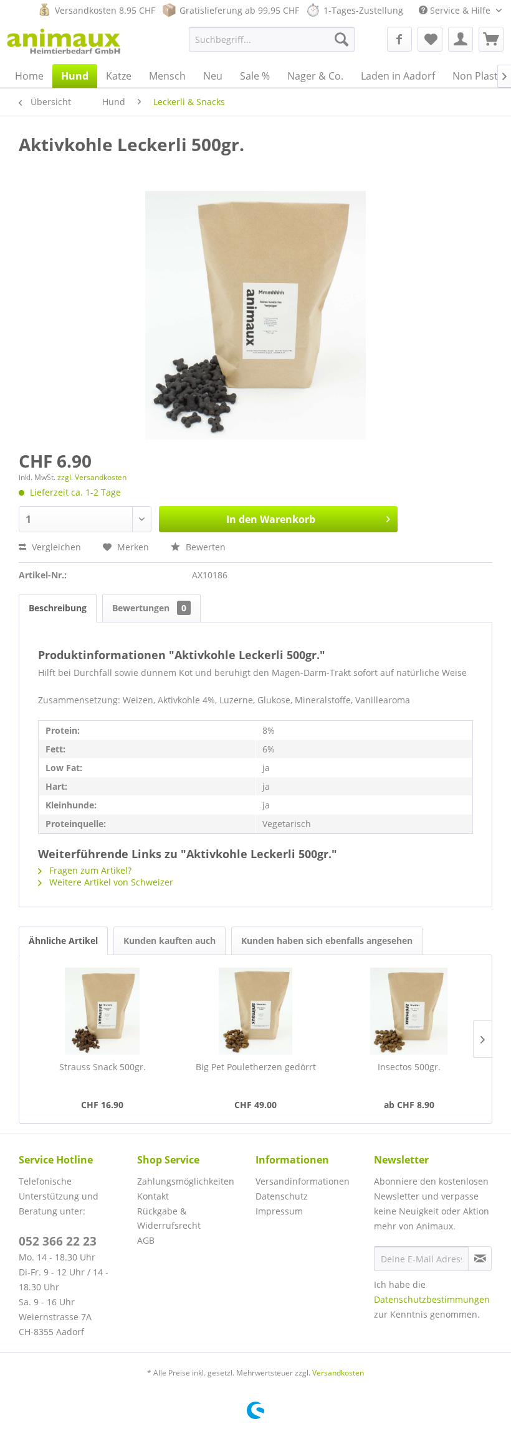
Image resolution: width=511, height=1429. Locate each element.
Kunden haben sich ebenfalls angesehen (327, 940)
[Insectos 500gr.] (408, 1011)
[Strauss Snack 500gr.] (102, 1011)
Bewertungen (149, 608)
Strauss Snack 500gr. (102, 1067)
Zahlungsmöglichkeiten (185, 1181)
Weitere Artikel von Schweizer (110, 882)
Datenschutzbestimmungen (432, 1299)
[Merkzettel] (430, 39)
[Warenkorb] (491, 39)
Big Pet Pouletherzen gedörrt (256, 1067)
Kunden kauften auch (169, 940)
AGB (146, 1240)
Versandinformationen (303, 1181)
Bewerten (204, 547)
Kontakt (153, 1196)
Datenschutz (282, 1196)
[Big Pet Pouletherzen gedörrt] (255, 1011)
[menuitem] (272, 39)
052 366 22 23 (58, 1241)
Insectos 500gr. (409, 1067)
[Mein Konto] (460, 39)
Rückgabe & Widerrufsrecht (169, 1218)
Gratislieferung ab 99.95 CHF (239, 10)
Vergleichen (55, 547)
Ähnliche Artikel (63, 940)
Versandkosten (338, 1372)
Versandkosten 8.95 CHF (105, 10)
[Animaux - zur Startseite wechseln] (65, 42)
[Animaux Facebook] (399, 39)
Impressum (279, 1211)
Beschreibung (58, 608)
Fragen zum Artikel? (89, 870)
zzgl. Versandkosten (92, 477)
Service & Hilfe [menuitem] (460, 10)
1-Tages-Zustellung (363, 10)
